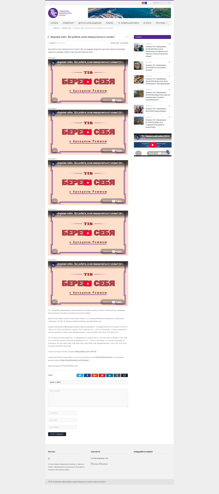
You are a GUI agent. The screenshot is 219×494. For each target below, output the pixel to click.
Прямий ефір (68, 23)
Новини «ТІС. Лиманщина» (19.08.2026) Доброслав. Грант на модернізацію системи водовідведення (158, 96)
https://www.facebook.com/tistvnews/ (68, 360)
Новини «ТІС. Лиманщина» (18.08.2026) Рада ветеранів (156, 110)
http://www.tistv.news (103, 357)
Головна (54, 23)
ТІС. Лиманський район (128, 23)
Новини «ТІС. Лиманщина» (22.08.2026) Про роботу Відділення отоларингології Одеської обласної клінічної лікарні (157, 51)
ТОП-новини (123, 43)
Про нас (51, 451)
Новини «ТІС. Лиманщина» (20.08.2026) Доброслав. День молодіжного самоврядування (158, 81)
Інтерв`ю (147, 23)
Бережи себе (115, 43)
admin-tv (53, 43)
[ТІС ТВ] (60, 13)
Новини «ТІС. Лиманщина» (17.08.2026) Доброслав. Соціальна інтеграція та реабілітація (156, 123)
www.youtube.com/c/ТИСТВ (84, 351)
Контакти (95, 451)
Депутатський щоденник (89, 23)
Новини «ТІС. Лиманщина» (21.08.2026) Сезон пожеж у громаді (156, 67)
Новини (109, 23)
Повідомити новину (143, 451)
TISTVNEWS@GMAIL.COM (99, 458)
